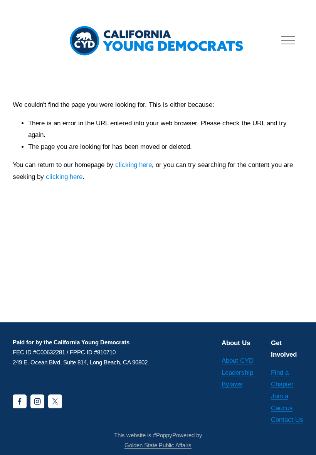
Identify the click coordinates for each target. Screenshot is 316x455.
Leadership (237, 372)
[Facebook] (20, 401)
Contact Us (287, 419)
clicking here (133, 165)
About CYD (238, 360)
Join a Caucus (282, 402)
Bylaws (232, 384)
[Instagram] (37, 401)
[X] (55, 401)
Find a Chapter (282, 378)
